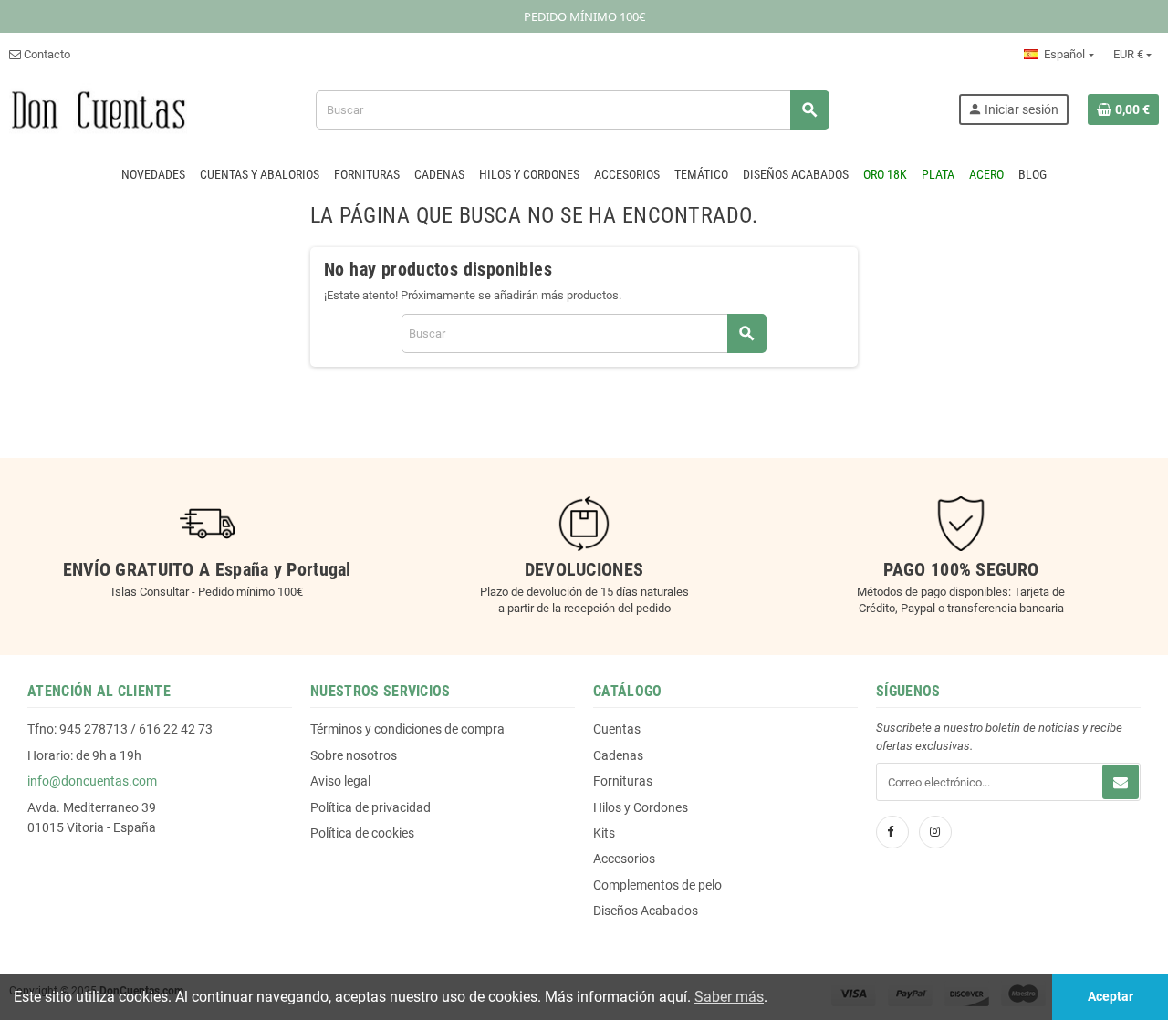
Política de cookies (362, 833)
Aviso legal (340, 781)
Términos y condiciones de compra (407, 729)
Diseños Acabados (645, 910)
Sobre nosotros (353, 755)
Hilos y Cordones (640, 807)
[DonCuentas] (98, 109)
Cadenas (618, 755)
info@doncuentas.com (92, 781)
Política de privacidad (370, 807)
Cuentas (617, 729)
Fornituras (622, 781)
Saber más (729, 996)
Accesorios (624, 858)
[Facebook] (892, 832)
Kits (604, 833)
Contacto (45, 54)
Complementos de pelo (657, 885)
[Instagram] (935, 832)
